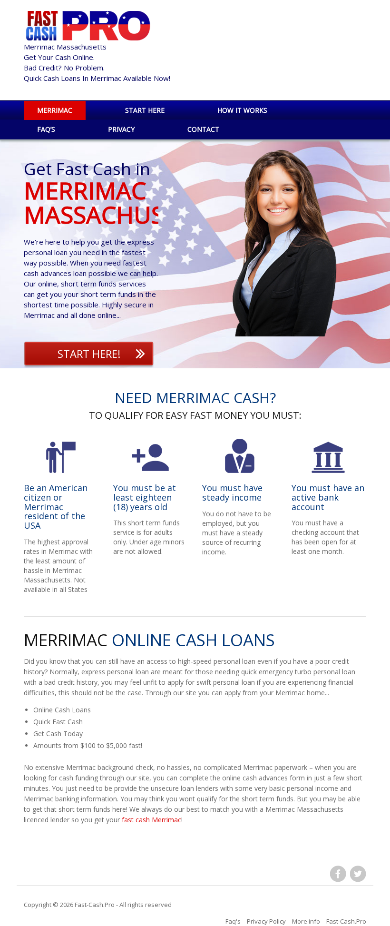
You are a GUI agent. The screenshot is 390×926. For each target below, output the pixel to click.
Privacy (121, 129)
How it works (242, 110)
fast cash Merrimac (151, 819)
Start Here (145, 110)
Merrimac (54, 110)
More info (306, 921)
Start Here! (89, 353)
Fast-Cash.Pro (95, 904)
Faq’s (46, 129)
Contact (203, 129)
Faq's (233, 921)
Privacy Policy (266, 921)
